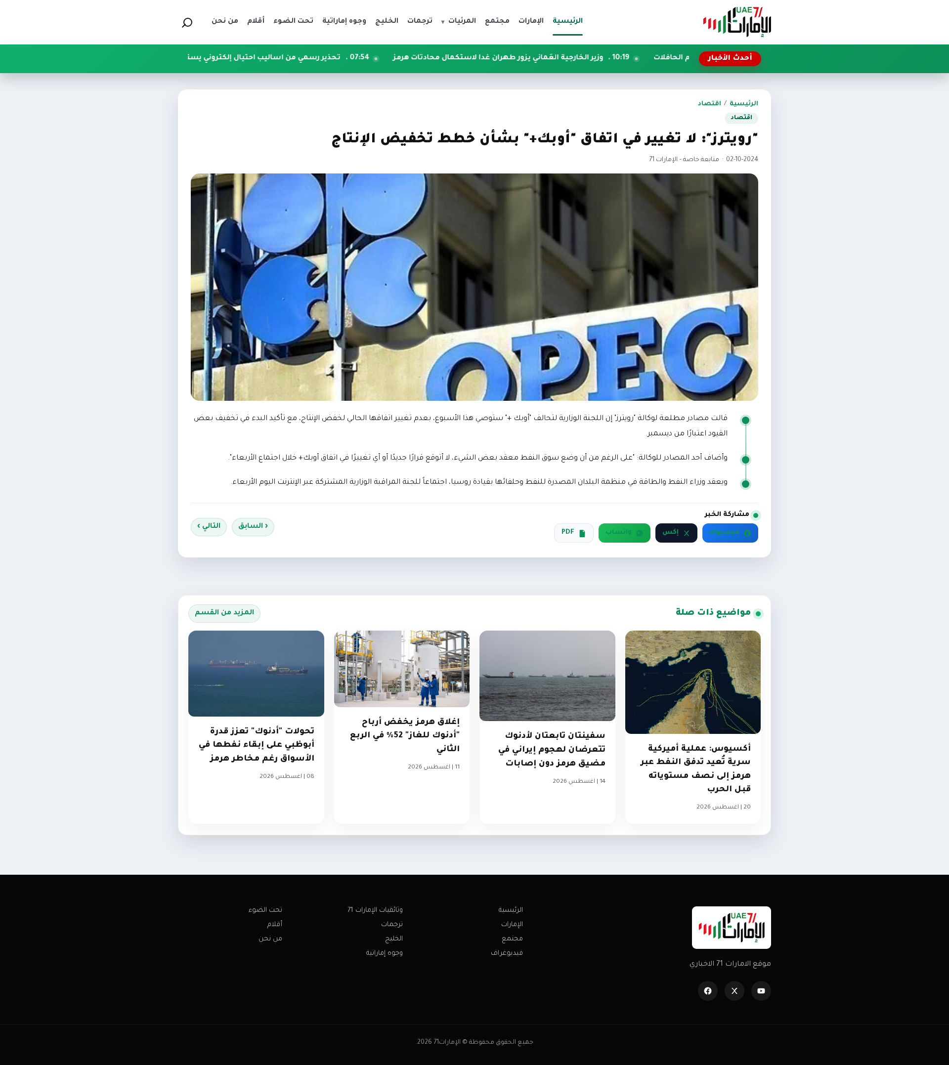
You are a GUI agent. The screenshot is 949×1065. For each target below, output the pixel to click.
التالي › (208, 527)
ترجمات (392, 925)
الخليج (394, 939)
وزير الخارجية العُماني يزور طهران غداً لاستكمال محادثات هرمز (567, 58)
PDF (567, 532)
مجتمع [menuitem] (497, 22)
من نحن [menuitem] (225, 22)
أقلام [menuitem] (255, 22)
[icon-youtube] (761, 991)
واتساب (618, 532)
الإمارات (512, 925)
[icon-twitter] (734, 991)
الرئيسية (744, 104)
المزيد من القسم (224, 613)
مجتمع (512, 939)
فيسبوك (724, 532)
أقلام (274, 925)
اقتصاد (709, 104)
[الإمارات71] (737, 22)
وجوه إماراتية (384, 953)
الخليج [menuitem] (386, 22)
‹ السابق (253, 527)
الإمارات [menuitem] (531, 22)
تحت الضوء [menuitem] (293, 22)
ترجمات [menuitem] (419, 22)
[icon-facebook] (708, 991)
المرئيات (458, 22)
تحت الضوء (265, 910)
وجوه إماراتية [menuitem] (344, 22)
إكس (670, 532)
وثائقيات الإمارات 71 (375, 910)
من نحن (270, 939)
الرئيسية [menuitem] (568, 22)
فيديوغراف (507, 953)
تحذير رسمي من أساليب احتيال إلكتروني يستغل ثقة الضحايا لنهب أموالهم (280, 58)
